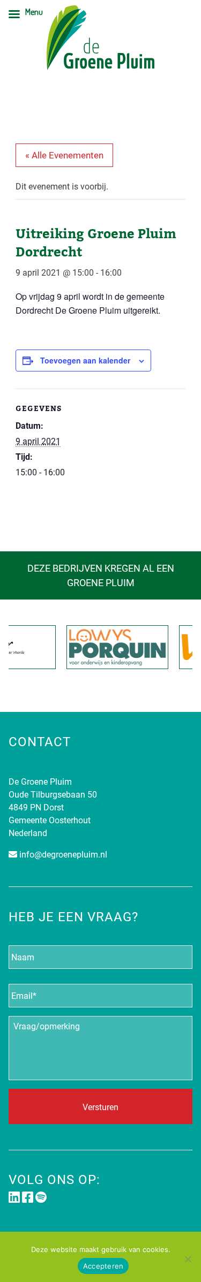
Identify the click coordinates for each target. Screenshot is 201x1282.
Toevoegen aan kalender (85, 360)
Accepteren (103, 1266)
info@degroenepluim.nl (63, 854)
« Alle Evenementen (64, 155)
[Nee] (187, 1259)
